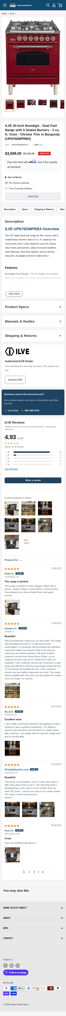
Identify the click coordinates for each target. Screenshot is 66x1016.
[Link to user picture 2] (29, 809)
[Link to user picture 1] (12, 607)
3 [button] (34, 872)
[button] (39, 872)
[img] (12, 569)
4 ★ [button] (7, 455)
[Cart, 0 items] (60, 5)
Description (9, 209)
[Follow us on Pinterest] (17, 965)
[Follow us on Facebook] (5, 965)
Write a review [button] (33, 480)
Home (4, 14)
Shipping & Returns (44, 209)
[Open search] (48, 5)
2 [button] (29, 872)
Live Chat (13, 410)
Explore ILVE (15, 380)
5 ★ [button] (7, 452)
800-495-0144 (32, 410)
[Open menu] (4, 5)
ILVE (12, 14)
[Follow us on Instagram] (11, 965)
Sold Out (33, 196)
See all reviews (11, 469)
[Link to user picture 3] (47, 809)
